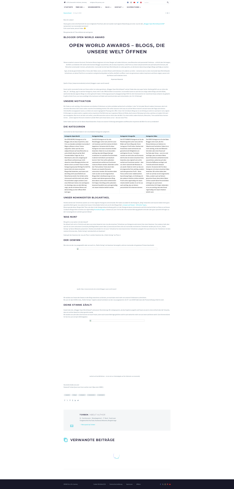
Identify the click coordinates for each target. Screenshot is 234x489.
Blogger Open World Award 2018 (154, 24)
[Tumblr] (72, 400)
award (67, 395)
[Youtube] (134, 2)
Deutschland (67, 13)
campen (82, 395)
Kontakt (118, 7)
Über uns (79, 7)
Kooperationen (133, 7)
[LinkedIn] (75, 400)
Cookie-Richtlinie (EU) (99, 484)
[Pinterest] (141, 2)
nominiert (101, 395)
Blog (107, 7)
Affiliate (138, 484)
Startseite (68, 7)
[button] (168, 2)
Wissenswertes (94, 7)
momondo (91, 395)
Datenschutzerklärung (116, 484)
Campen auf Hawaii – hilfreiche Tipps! (134, 205)
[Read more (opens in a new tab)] (96, 2)
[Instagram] (131, 2)
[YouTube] (170, 484)
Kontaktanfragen (99, 209)
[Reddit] (78, 400)
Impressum (129, 484)
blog (74, 395)
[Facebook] (128, 2)
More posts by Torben (88, 424)
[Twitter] (137, 2)
